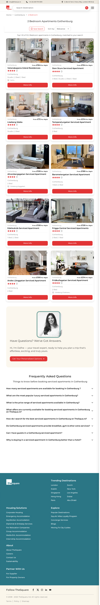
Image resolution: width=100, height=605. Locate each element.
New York (71, 489)
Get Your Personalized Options (27, 359)
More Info (27, 85)
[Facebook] (33, 589)
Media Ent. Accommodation (18, 535)
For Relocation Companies (18, 528)
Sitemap (25, 601)
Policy (16, 601)
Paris (53, 500)
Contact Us (11, 557)
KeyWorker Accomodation (18, 520)
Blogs (53, 524)
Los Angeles (72, 493)
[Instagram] (42, 590)
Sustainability (12, 561)
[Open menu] (92, 8)
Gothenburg (20, 15)
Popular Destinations (60, 512)
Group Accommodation (16, 531)
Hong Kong (56, 496)
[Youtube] (50, 590)
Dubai (69, 496)
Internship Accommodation (18, 539)
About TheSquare (14, 550)
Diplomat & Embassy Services (19, 524)
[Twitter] (38, 590)
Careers (9, 554)
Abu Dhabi (71, 500)
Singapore (55, 493)
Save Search (38, 29)
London (54, 485)
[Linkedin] (46, 590)
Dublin (54, 489)
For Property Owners (15, 577)
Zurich (70, 485)
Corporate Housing (14, 512)
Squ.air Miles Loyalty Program (64, 516)
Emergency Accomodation (18, 516)
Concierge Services (59, 520)
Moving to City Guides (60, 528)
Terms (8, 601)
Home (8, 15)
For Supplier (11, 574)
